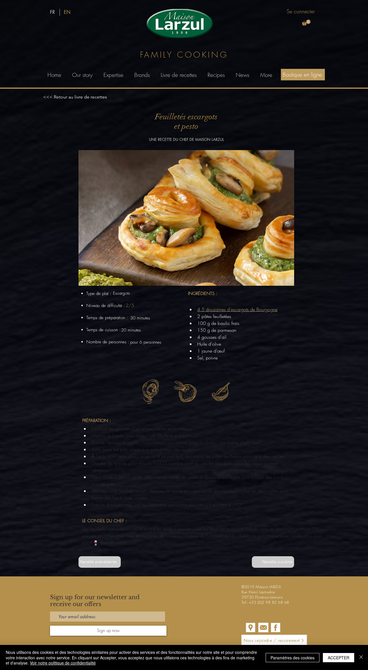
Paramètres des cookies (293, 657)
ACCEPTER (338, 657)
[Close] (361, 657)
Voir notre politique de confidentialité (63, 663)
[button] (306, 22)
